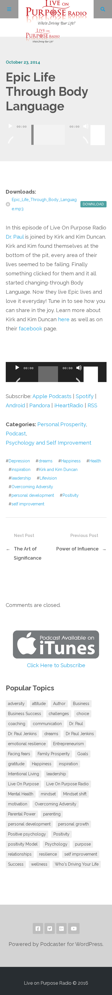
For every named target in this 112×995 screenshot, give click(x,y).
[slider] (98, 125)
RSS (92, 405)
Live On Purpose (23, 784)
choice (82, 713)
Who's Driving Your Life (77, 864)
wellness (39, 864)
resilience (48, 854)
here (63, 319)
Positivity (71, 495)
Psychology (56, 844)
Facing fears (19, 753)
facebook (30, 329)
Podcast (16, 434)
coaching (16, 723)
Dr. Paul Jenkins (22, 733)
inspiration (20, 469)
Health (95, 461)
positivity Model (23, 844)
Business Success (24, 713)
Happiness (71, 461)
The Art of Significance (27, 553)
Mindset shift (74, 794)
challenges (59, 713)
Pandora (39, 405)
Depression (19, 461)
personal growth (73, 824)
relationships (20, 854)
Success (16, 864)
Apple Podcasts (52, 396)
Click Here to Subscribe (56, 665)
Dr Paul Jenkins (80, 733)
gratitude (16, 764)
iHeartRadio (68, 405)
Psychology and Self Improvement (48, 443)
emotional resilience (27, 743)
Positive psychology (27, 834)
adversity (16, 703)
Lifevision (48, 478)
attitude (39, 703)
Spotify (85, 396)
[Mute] (86, 133)
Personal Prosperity (61, 424)
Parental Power (22, 814)
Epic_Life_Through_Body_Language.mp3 (44, 204)
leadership (21, 478)
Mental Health (20, 794)
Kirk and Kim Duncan (58, 469)
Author (59, 703)
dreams (45, 461)
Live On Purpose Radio (67, 784)
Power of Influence (77, 549)
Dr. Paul (15, 237)
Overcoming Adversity (32, 486)
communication (47, 723)
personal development (32, 495)
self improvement (27, 504)
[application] (56, 130)
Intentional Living (23, 774)
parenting (52, 814)
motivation (17, 804)
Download (93, 204)
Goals (82, 753)
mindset (48, 794)
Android (15, 405)
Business (81, 703)
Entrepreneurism (68, 743)
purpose (83, 844)
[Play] (10, 133)
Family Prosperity (54, 753)
